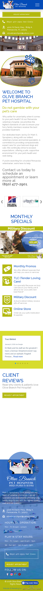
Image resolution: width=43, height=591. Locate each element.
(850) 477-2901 (14, 184)
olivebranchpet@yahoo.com (20, 33)
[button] (41, 201)
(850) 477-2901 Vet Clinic (20, 22)
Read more (18, 357)
